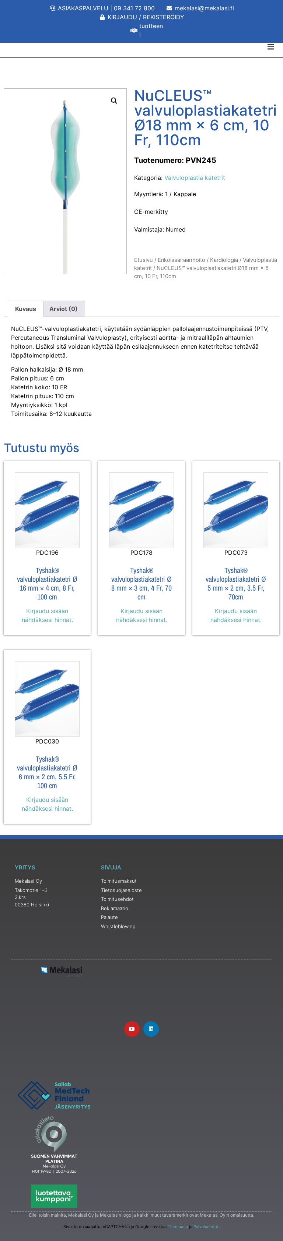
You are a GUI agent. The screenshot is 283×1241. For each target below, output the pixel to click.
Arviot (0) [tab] (63, 308)
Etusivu (143, 260)
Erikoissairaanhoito (181, 260)
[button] (114, 100)
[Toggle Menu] (141, 47)
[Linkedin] (151, 1029)
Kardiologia (224, 260)
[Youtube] (132, 1029)
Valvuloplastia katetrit (194, 177)
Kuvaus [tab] (25, 308)
